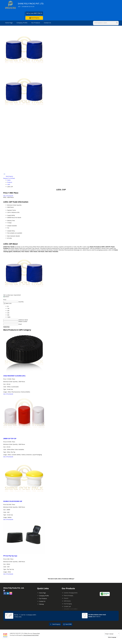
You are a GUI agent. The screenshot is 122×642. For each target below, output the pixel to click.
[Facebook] (4, 594)
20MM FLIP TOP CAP (9, 438)
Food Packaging (68, 604)
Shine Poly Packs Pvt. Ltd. (31, 4)
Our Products (35, 23)
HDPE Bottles (67, 601)
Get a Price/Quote (8, 196)
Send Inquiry (35, 18)
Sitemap (41, 604)
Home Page (9, 23)
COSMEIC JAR (67, 606)
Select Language (112, 637)
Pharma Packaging (68, 595)
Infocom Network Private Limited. (31, 635)
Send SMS (68, 624)
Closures (66, 598)
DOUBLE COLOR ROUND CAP (12, 501)
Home (8, 180)
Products (9, 182)
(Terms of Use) (36, 633)
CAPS (8, 184)
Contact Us (47, 23)
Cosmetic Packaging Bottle (71, 593)
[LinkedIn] (7, 594)
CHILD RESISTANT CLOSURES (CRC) (14, 376)
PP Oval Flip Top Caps (10, 556)
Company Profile (22, 23)
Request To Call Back (9, 178)
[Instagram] (10, 594)
